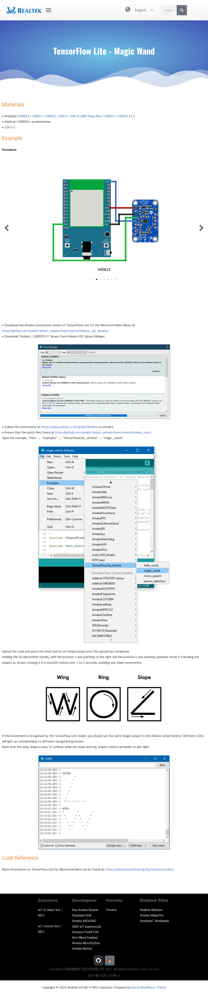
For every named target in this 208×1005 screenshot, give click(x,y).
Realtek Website (151, 909)
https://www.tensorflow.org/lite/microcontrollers (139, 869)
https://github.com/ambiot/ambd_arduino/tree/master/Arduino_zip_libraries (55, 330)
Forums (111, 909)
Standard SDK (81, 915)
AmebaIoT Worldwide (154, 920)
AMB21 (37, 116)
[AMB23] (104, 217)
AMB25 (109, 116)
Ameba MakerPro (152, 915)
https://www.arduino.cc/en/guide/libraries (69, 426)
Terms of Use (149, 969)
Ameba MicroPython (86, 942)
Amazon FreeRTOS (85, 931)
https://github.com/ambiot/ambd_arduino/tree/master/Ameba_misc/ (103, 432)
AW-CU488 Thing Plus (86, 116)
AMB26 (123, 116)
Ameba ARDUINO (84, 920)
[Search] (182, 10)
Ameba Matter (82, 948)
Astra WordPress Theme (149, 987)
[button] (48, 10)
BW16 (63, 116)
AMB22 (51, 116)
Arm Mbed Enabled (85, 937)
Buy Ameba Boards (85, 909)
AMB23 (24, 116)
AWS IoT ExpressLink (86, 926)
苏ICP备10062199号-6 (104, 975)
